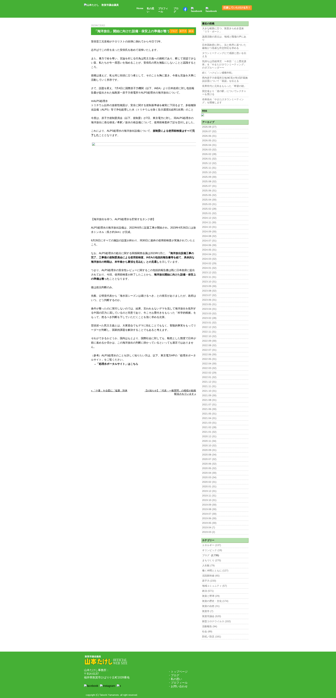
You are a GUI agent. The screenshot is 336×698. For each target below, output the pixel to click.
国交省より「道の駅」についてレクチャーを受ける (224, 93)
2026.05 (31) (209, 140)
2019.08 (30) (209, 509)
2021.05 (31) (209, 413)
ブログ (176, 10)
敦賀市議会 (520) (211, 616)
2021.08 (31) (209, 400)
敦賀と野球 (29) (211, 596)
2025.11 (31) (209, 168)
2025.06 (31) (209, 190)
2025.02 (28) (209, 209)
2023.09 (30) (209, 286)
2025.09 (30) (209, 177)
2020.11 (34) (209, 441)
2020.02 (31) (209, 482)
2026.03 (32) (209, 149)
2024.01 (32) (209, 268)
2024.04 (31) (209, 254)
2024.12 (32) (209, 218)
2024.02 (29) (209, 263)
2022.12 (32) (209, 327)
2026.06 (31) (209, 136)
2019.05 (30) (209, 523)
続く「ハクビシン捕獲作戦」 (218, 72)
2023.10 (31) (209, 281)
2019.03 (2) (208, 532)
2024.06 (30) (209, 245)
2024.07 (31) (209, 240)
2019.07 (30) (209, 514)
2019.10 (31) (209, 500)
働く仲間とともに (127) (215, 570)
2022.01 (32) (209, 377)
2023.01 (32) (209, 322)
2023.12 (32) (209, 272)
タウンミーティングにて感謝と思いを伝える (224, 55)
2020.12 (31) (209, 436)
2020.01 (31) (209, 486)
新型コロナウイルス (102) (216, 621)
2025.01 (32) (209, 213)
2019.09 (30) (209, 504)
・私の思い (175, 679)
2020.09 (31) (209, 450)
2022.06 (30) (209, 354)
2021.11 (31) (209, 386)
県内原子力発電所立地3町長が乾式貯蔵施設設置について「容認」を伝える (225, 79)
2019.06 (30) (209, 518)
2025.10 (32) (209, 172)
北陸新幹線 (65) (211, 575)
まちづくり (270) (211, 560)
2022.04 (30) (209, 363)
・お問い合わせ (178, 686)
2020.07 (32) (209, 459)
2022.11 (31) (209, 331)
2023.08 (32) (209, 290)
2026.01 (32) (209, 158)
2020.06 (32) (209, 463)
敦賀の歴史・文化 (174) (215, 601)
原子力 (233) (209, 580)
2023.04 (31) (209, 309)
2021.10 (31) (209, 391)
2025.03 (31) (209, 204)
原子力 (183, 31)
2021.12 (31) (209, 382)
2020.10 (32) (209, 445)
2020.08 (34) (209, 454)
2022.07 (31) (209, 350)
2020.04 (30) (209, 473)
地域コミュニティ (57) (214, 586)
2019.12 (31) (209, 491)
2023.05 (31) (209, 304)
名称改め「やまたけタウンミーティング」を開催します (223, 101)
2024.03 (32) (209, 259)
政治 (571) (208, 591)
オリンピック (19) (212, 550)
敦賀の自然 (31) (211, 606)
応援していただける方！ (236, 7)
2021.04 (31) (209, 418)
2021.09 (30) (209, 395)
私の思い (150, 10)
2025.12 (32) (209, 163)
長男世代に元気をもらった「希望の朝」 (224, 86)
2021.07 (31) (209, 404)
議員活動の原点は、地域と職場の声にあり (224, 38)
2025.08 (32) (209, 181)
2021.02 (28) (209, 427)
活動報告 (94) (209, 626)
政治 (191, 31)
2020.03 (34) (209, 477)
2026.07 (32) (209, 131)
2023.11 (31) (209, 277)
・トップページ (178, 671)
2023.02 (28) (209, 318)
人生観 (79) (208, 565)
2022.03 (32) (209, 368)
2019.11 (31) (209, 495)
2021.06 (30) (209, 409)
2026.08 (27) (209, 127)
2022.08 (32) (209, 345)
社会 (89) (207, 631)
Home (139, 8)
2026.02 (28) (209, 154)
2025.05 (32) (209, 195)
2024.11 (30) (209, 222)
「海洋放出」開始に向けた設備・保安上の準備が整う (132, 31)
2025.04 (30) (209, 199)
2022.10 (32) (209, 336)
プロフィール (163, 10)
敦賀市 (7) (207, 611)
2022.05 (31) (209, 359)
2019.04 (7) (208, 527)
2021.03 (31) (209, 422)
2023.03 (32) (209, 313)
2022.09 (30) (209, 341)
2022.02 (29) (209, 372)
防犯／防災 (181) (211, 636)
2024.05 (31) (209, 249)
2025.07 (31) (209, 186)
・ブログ (173, 675)
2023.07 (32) (209, 295)
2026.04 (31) (209, 145)
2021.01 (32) (209, 432)
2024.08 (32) (209, 236)
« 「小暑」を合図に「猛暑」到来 (109, 390)
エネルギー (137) (211, 545)
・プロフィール (178, 682)
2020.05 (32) (209, 468)
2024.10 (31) (209, 227)
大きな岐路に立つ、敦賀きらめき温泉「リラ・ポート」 (223, 30)
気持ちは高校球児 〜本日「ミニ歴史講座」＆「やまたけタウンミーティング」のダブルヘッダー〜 (224, 64)
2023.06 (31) (209, 300)
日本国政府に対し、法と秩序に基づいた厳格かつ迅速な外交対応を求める (224, 46)
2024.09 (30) (209, 231)
